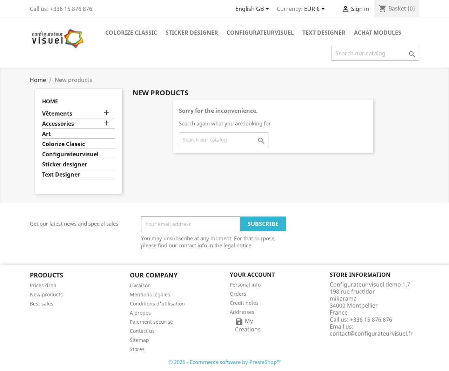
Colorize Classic (131, 32)
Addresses (242, 312)
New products (46, 294)
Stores (137, 349)
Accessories (58, 124)
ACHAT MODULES (377, 32)
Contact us (142, 331)
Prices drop (43, 285)
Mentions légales (150, 294)
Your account (252, 275)
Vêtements (57, 113)
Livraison (140, 285)
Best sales (41, 303)
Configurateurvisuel (260, 32)
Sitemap (139, 340)
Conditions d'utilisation (157, 303)
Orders (238, 293)
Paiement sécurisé (151, 321)
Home (50, 101)
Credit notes (244, 303)
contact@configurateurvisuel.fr (371, 333)
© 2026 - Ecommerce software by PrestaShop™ (224, 361)
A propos (140, 312)
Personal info (245, 284)
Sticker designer (192, 32)
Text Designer (324, 32)
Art (46, 134)
